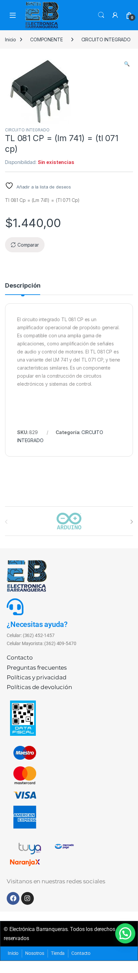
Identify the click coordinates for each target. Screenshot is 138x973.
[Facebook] (13, 898)
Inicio (10, 39)
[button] (127, 64)
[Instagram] (27, 898)
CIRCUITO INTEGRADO (106, 39)
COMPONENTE (46, 39)
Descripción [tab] (22, 286)
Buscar (101, 15)
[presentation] (131, 521)
